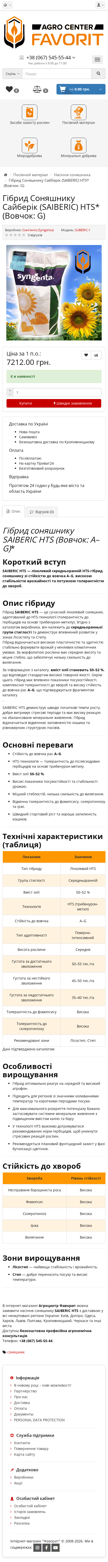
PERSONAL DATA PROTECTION (39, 1420)
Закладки (22, 1517)
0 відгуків (35, 235)
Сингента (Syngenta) (38, 230)
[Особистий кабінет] (100, 5)
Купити (25, 403)
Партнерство (25, 1391)
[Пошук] (98, 73)
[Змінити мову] (7, 5)
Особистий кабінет (30, 1505)
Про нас (21, 1396)
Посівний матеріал (30, 174)
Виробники (23, 1477)
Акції (18, 1483)
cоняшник (16, 1352)
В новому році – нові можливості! (42, 1385)
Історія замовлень (29, 1511)
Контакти (22, 1442)
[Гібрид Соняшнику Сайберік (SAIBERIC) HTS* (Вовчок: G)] (54, 292)
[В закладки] (86, 355)
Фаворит (51, 1541)
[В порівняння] (96, 355)
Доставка (22, 1402)
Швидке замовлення (74, 403)
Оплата (20, 1408)
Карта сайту (24, 1454)
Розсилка (22, 1523)
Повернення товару (31, 1448)
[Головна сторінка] (5, 174)
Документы (23, 1414)
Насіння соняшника (72, 174)
